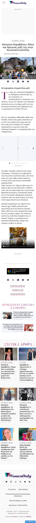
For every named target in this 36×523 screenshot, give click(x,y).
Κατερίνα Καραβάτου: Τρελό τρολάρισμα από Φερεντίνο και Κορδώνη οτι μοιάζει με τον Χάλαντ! (8, 451)
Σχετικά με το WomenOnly (18, 505)
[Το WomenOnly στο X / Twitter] (20, 482)
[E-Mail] (23, 81)
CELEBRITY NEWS (18, 41)
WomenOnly (18, 475)
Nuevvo (15, 516)
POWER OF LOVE (18, 290)
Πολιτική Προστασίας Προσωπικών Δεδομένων (18, 495)
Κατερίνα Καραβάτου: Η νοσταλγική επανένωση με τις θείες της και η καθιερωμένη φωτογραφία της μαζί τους (27, 412)
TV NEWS (23, 362)
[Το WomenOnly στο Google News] (25, 482)
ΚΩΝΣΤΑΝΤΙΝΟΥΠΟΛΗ (18, 294)
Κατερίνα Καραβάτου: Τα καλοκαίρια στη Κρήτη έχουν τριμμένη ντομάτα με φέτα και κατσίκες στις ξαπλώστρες (8, 412)
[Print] (28, 81)
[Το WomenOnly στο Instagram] (11, 482)
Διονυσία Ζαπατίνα (11, 54)
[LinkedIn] (18, 81)
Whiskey (28, 516)
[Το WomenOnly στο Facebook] (6, 482)
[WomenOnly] (18, 2)
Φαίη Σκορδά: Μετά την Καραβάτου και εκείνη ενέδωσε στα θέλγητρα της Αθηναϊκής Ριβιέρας (27, 451)
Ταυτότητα (12, 489)
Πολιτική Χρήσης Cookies (18, 501)
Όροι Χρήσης (23, 489)
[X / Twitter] (13, 81)
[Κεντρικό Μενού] (3, 2)
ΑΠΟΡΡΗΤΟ (31, 522)
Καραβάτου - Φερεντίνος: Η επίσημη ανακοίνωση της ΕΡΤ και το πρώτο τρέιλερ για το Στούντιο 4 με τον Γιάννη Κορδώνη (27, 372)
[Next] (33, 148)
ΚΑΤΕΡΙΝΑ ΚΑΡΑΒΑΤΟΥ (18, 286)
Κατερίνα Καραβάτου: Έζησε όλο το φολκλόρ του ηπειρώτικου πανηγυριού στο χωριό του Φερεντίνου (8, 371)
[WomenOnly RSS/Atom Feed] (29, 482)
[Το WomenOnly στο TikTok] (16, 482)
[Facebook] (8, 81)
